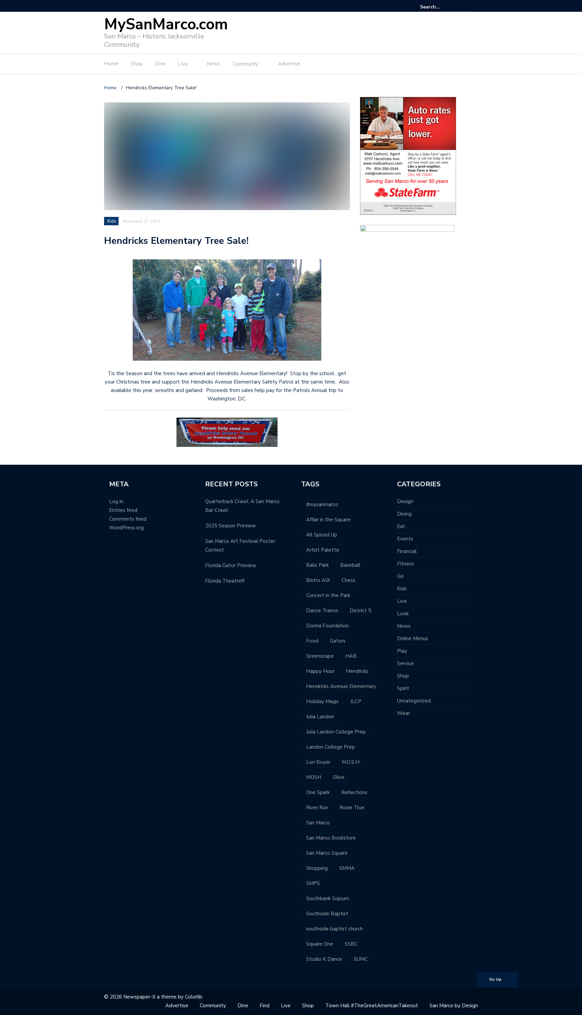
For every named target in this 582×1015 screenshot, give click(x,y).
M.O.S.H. (351, 762)
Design (405, 501)
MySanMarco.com (166, 24)
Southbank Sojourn (327, 898)
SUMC (361, 959)
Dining (404, 514)
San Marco (318, 822)
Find (264, 1005)
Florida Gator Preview (230, 565)
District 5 (360, 610)
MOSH (313, 777)
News (213, 63)
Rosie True (352, 807)
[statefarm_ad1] (408, 155)
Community (245, 64)
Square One (319, 944)
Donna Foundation (327, 625)
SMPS (313, 883)
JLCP (355, 701)
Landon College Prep (330, 747)
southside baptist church (334, 928)
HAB (351, 656)
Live (183, 64)
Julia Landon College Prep (336, 731)
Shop (137, 63)
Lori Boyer (318, 762)
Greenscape (320, 656)
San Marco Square (327, 853)
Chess (348, 580)
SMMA (347, 868)
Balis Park (317, 565)
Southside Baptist (327, 913)
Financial (407, 551)
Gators (338, 640)
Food (312, 640)
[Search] (473, 6)
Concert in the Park (328, 595)
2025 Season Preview (230, 525)
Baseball (350, 565)
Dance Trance (322, 610)
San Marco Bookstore (331, 837)
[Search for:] (440, 6)
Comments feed (128, 519)
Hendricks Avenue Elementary (341, 686)
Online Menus (412, 638)
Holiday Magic (322, 701)
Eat (401, 526)
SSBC (351, 944)
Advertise (289, 63)
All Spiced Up (321, 534)
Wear (403, 713)
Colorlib (193, 996)
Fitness (405, 563)
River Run (317, 807)
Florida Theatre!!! (225, 581)
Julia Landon (320, 716)
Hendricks (357, 671)
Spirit (403, 688)
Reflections (354, 792)
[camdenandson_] (407, 251)
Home (111, 63)
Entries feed (123, 510)
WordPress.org (126, 527)
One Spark (318, 792)
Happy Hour (320, 671)
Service (405, 663)
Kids (111, 221)
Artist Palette (322, 550)
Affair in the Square (328, 519)
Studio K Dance (324, 959)
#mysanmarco (322, 504)
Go (400, 576)
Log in (116, 501)
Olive (339, 777)
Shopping (317, 868)
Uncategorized (414, 700)
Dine (160, 63)
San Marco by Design (453, 1005)
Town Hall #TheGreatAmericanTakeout (371, 1005)
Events (405, 538)
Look (403, 613)
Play (402, 651)
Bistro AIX (318, 580)
